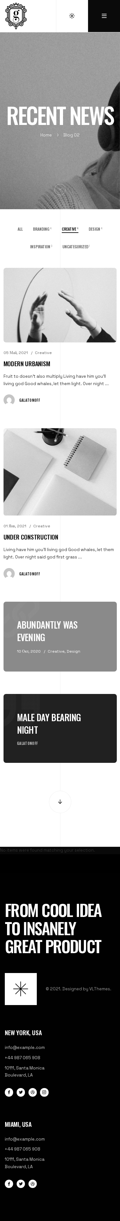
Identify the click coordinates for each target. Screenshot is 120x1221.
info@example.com (25, 1047)
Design (95, 229)
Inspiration (41, 247)
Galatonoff (29, 400)
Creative (43, 352)
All (20, 229)
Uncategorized (76, 247)
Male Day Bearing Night (49, 723)
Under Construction (31, 536)
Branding (42, 229)
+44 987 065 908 (22, 1057)
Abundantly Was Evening (47, 631)
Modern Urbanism (27, 363)
